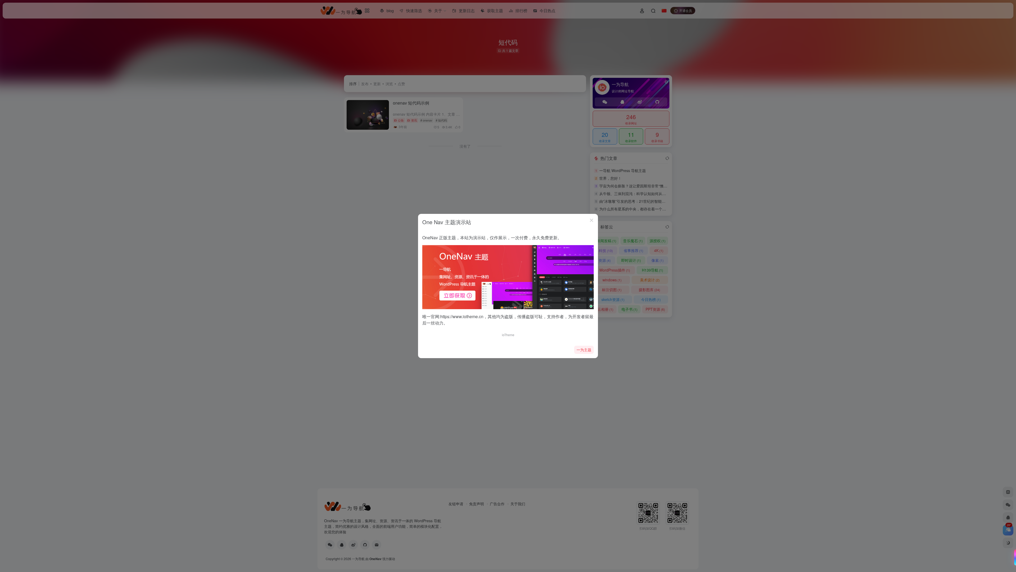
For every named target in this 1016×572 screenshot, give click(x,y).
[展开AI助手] (1014, 557)
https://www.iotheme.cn (461, 316)
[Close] (591, 220)
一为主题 (584, 349)
